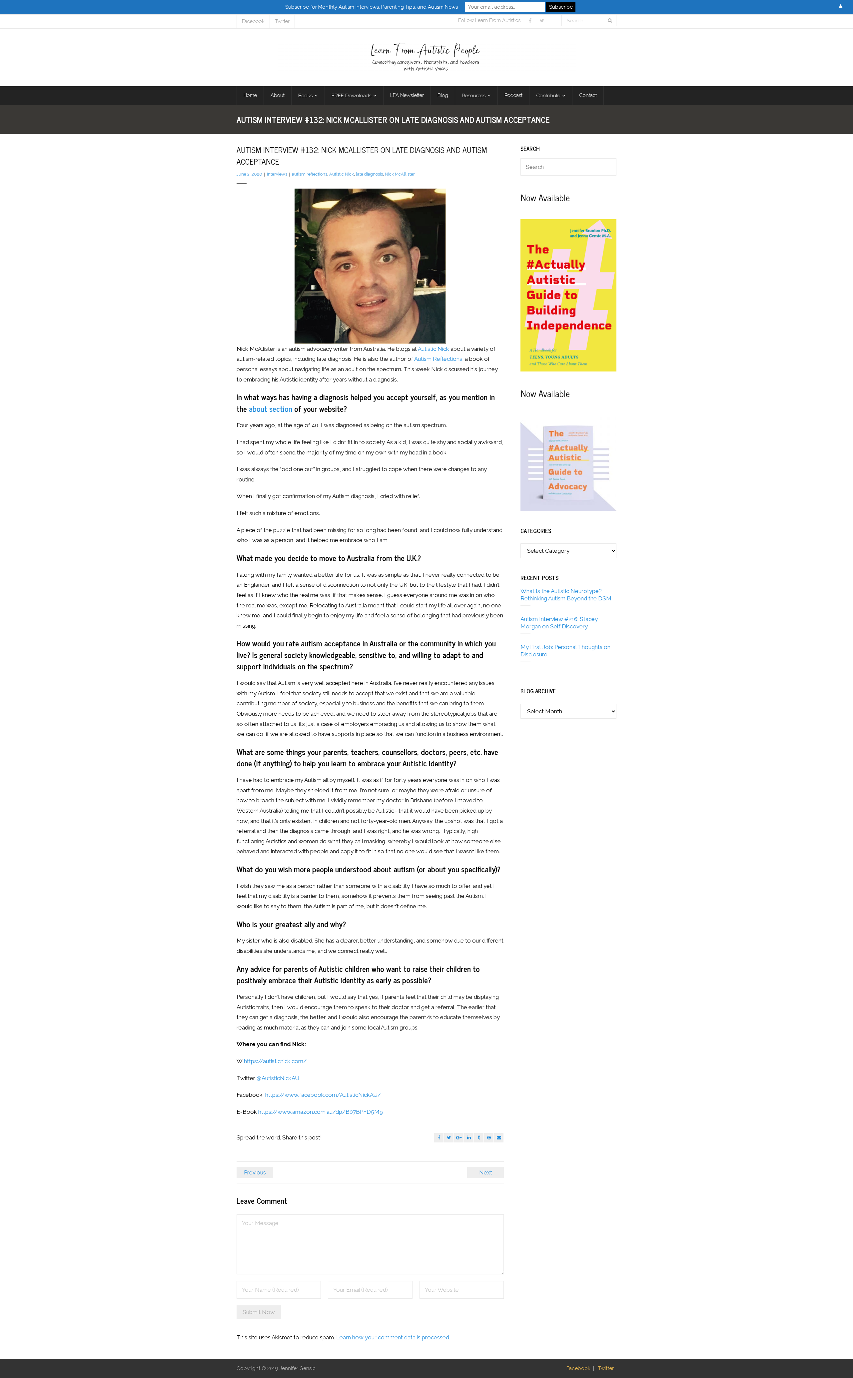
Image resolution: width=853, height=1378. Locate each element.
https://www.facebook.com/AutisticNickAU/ (323, 1094)
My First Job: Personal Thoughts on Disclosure (565, 651)
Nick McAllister (400, 174)
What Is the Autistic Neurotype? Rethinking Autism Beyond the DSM (565, 595)
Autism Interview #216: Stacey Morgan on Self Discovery (559, 623)
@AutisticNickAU (278, 1078)
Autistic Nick (341, 174)
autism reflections (309, 174)
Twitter (282, 21)
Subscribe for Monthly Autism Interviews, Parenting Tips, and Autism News (371, 7)
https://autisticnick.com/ (275, 1061)
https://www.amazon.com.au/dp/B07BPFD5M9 (320, 1111)
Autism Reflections (438, 358)
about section (270, 408)
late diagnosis (369, 174)
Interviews (277, 174)
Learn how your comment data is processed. (393, 1337)
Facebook (253, 21)
